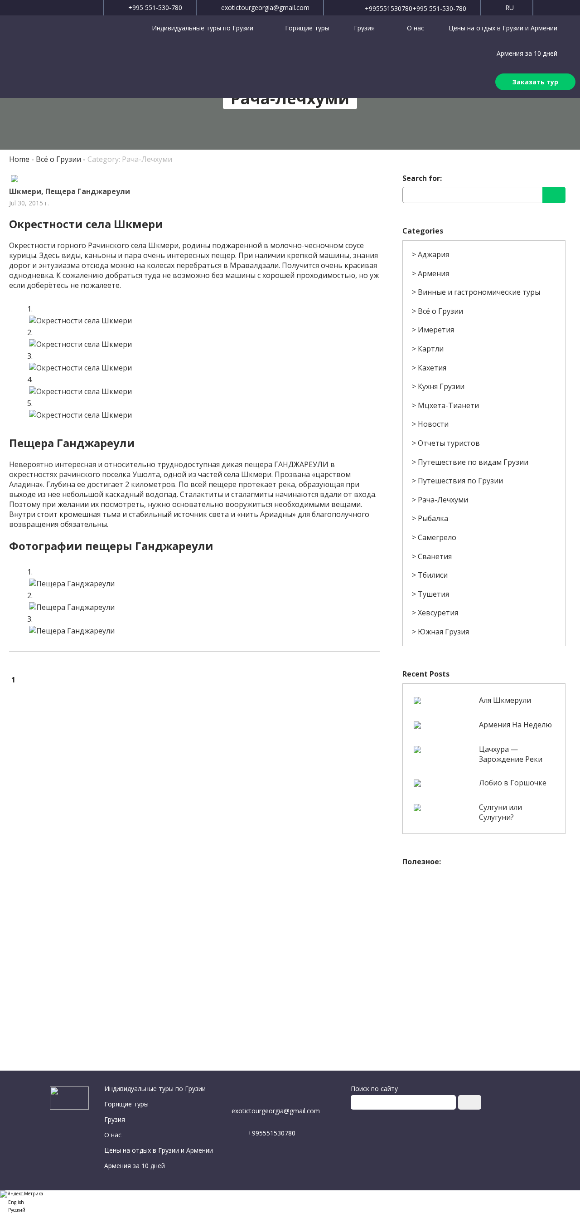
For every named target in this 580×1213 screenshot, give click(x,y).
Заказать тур (535, 82)
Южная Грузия (443, 632)
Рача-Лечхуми (443, 500)
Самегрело (437, 537)
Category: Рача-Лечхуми (129, 159)
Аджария (433, 254)
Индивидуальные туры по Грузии (203, 28)
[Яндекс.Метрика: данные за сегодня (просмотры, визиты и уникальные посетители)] (21, 1194)
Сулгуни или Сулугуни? (500, 812)
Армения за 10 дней (527, 53)
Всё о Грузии (58, 159)
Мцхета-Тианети (448, 405)
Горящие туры (307, 28)
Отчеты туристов (449, 443)
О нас (415, 28)
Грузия (365, 28)
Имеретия (436, 330)
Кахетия (432, 368)
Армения (433, 273)
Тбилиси (433, 575)
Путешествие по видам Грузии (473, 462)
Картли (431, 349)
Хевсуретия (438, 613)
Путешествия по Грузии (460, 481)
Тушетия (433, 594)
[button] (290, 1201)
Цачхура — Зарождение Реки (510, 754)
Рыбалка (433, 518)
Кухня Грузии (441, 386)
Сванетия (435, 556)
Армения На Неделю (515, 725)
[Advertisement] (483, 934)
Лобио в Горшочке (512, 783)
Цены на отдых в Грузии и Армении (503, 28)
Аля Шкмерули (505, 700)
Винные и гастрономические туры (479, 292)
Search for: (422, 178)
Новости (433, 424)
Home (19, 159)
